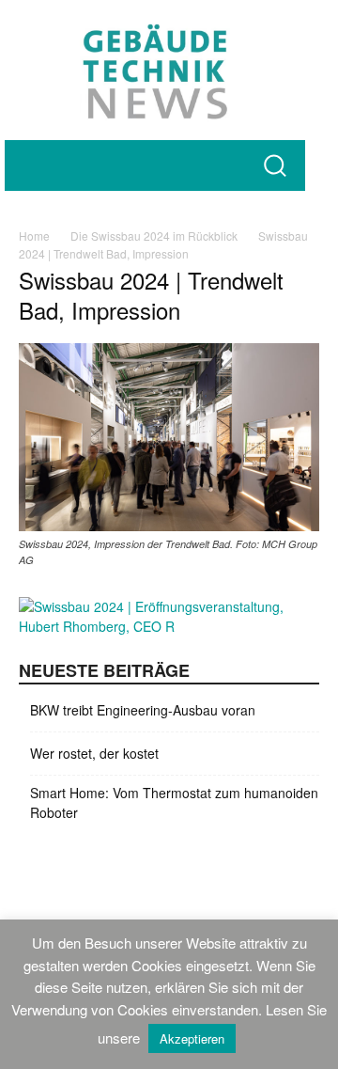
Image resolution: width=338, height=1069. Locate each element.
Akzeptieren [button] (192, 1038)
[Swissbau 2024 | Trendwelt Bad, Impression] (169, 525)
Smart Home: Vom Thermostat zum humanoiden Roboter (174, 802)
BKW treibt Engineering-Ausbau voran (142, 709)
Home (34, 236)
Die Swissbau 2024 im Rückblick (154, 236)
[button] (274, 165)
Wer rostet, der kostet (94, 753)
